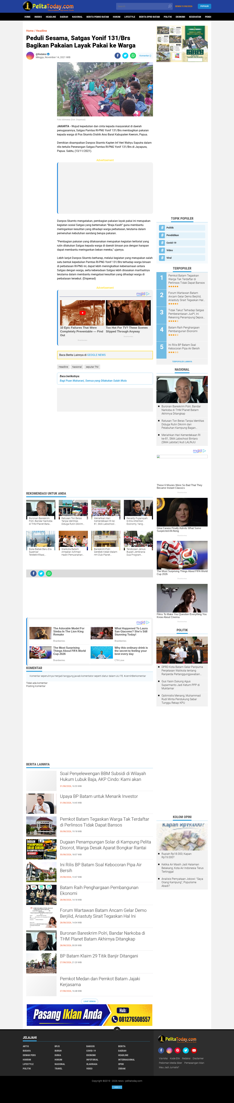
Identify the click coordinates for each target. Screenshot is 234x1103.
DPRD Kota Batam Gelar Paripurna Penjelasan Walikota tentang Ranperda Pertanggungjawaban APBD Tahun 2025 (182, 670)
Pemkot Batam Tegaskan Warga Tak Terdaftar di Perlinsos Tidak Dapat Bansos (104, 822)
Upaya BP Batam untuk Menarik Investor (99, 796)
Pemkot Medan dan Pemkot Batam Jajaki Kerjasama (100, 981)
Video (170, 250)
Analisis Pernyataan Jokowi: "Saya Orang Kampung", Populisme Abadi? (182, 882)
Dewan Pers (29, 1055)
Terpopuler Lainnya (182, 362)
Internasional (126, 1059)
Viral (169, 257)
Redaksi (186, 1058)
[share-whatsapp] (133, 56)
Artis (26, 1046)
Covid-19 (171, 242)
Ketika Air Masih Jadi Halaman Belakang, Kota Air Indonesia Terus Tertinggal (183, 868)
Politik (168, 16)
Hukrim (27, 1059)
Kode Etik (175, 1058)
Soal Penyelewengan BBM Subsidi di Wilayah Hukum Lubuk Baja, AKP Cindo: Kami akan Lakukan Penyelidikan (103, 779)
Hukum (116, 16)
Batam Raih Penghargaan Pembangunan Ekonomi (99, 890)
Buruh (58, 1050)
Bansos (90, 1046)
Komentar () (145, 55)
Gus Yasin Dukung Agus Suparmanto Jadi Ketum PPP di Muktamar (181, 685)
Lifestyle (129, 16)
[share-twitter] (125, 56)
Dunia (58, 1055)
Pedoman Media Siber (170, 1063)
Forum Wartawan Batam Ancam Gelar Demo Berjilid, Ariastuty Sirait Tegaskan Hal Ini (103, 913)
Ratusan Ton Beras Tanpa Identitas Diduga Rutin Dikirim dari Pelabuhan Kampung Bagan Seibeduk (183, 424)
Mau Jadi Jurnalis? (169, 1067)
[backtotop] (117, 1030)
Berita (121, 1046)
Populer (204, 6)
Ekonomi (180, 16)
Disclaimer (198, 1058)
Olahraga (91, 1064)
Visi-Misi (163, 1058)
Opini (121, 1064)
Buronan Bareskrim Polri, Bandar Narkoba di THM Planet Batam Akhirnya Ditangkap (102, 936)
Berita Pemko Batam (98, 16)
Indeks (38, 16)
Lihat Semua (90, 1001)
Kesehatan (195, 16)
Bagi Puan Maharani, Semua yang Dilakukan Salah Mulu (93, 380)
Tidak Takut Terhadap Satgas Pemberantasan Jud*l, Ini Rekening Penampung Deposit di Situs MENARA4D (186, 314)
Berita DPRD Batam (149, 16)
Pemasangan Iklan (194, 1063)
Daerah (64, 16)
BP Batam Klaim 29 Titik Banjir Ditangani (99, 955)
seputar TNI (92, 366)
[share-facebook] (118, 56)
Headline (51, 16)
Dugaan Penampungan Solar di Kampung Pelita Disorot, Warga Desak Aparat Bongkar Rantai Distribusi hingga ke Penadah (105, 847)
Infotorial (92, 1059)
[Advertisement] (40, 113)
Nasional (77, 16)
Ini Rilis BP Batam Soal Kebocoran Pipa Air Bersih (101, 867)
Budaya (27, 1050)
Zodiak (122, 1068)
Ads (117, 1087)
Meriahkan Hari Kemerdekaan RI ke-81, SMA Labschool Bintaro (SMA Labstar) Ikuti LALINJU (181, 438)
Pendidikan (173, 235)
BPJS (57, 1046)
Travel (58, 1068)
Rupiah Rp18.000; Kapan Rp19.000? (177, 855)
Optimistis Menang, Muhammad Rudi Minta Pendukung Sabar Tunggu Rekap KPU (181, 699)
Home (27, 16)
